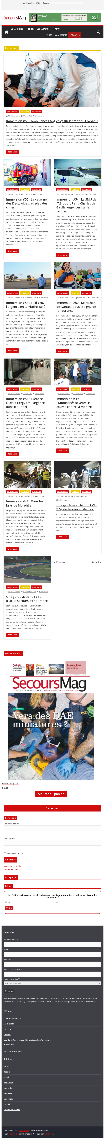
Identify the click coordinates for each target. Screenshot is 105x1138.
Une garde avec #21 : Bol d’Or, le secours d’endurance (27, 598)
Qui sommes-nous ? (12, 1018)
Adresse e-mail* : (11, 939)
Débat (6, 1066)
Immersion (25, 111)
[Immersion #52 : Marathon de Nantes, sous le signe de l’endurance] (77, 275)
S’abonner (75, 35)
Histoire (7, 1077)
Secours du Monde (12, 1109)
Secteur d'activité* (12, 979)
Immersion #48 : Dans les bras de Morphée (24, 503)
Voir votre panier (11, 869)
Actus (58, 29)
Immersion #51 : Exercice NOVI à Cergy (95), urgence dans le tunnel (25, 403)
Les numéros (43, 29)
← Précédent (60, 562)
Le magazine (17, 29)
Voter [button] (9, 908)
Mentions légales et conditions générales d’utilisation (27, 1040)
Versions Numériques (13, 1051)
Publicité (7, 1029)
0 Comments (39, 116)
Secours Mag (36, 111)
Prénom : (8, 959)
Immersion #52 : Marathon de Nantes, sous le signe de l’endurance (76, 306)
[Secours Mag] (7, 32)
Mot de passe (9, 838)
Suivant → (96, 562)
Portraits (7, 1104)
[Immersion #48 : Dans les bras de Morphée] (27, 474)
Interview (8, 1093)
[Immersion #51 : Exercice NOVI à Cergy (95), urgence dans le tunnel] (27, 372)
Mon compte (61, 35)
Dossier (7, 1072)
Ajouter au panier (51, 794)
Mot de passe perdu (12, 866)
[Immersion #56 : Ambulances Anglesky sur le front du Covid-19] (52, 80)
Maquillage (8, 1099)
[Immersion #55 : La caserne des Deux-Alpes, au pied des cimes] (27, 172)
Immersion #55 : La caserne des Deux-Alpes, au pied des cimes (26, 203)
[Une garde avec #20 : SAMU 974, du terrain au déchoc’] (77, 474)
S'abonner (52, 808)
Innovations (9, 1088)
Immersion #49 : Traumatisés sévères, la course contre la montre (74, 403)
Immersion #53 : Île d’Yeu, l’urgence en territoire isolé (25, 304)
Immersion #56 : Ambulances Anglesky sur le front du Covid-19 (52, 121)
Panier (49, 35)
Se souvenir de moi (14, 853)
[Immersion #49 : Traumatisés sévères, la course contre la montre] (77, 372)
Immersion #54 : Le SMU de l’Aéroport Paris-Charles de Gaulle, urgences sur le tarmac (76, 205)
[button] (24, 29)
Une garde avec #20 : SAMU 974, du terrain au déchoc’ (76, 507)
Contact (7, 1034)
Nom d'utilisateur (11, 824)
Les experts (9, 1024)
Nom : (6, 949)
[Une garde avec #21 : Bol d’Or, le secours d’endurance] (27, 569)
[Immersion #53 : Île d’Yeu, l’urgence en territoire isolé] (27, 275)
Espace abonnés (12, 111)
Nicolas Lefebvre (14, 116)
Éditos (31, 29)
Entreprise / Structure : (14, 969)
